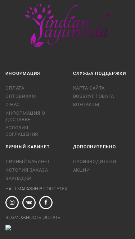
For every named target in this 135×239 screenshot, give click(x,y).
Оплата (14, 88)
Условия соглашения (21, 131)
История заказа (26, 170)
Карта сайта (89, 88)
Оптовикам (20, 96)
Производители (94, 161)
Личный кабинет (27, 161)
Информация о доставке (25, 116)
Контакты (86, 104)
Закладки (18, 178)
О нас (12, 104)
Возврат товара (93, 96)
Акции (81, 170)
